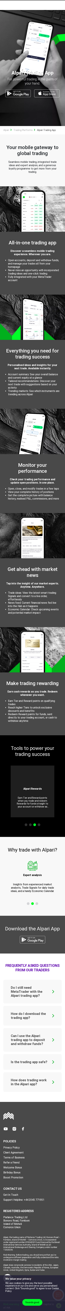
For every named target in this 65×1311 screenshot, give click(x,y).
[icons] (5, 1128)
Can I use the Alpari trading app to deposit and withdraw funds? (28, 1040)
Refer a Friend (11, 1162)
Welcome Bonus (12, 1167)
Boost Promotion (13, 1177)
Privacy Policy (11, 1147)
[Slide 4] (39, 824)
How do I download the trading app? (28, 1016)
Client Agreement (13, 1152)
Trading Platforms (23, 130)
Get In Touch (10, 1194)
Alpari (6, 130)
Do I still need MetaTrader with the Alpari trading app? (26, 992)
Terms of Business (14, 1157)
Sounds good (32, 1302)
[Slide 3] (34, 824)
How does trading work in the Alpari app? (29, 1082)
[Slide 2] (30, 824)
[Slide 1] (26, 824)
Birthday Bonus (11, 1172)
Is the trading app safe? (29, 1062)
